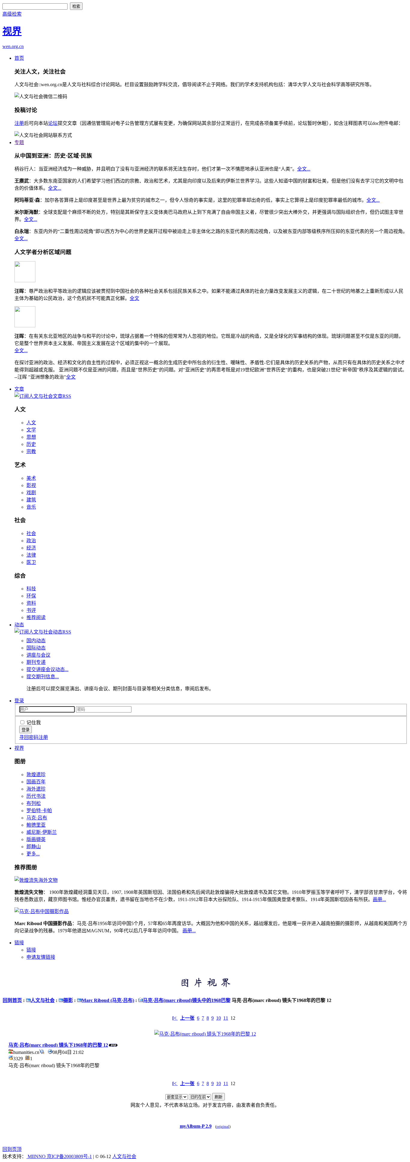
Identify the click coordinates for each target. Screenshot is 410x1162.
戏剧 (31, 492)
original (222, 1126)
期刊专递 (36, 662)
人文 (31, 422)
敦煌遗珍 (36, 774)
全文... (303, 168)
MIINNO (36, 1156)
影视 (31, 485)
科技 (31, 588)
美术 (31, 478)
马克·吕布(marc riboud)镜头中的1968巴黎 (187, 1000)
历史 (31, 444)
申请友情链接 (40, 957)
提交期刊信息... (42, 676)
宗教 (31, 451)
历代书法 (36, 796)
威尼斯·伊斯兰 (41, 832)
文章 (19, 389)
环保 (31, 595)
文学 (31, 429)
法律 (31, 555)
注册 (19, 123)
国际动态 (36, 647)
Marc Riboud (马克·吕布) (108, 1000)
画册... (379, 899)
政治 (31, 540)
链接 (19, 942)
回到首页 (12, 1000)
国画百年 (36, 781)
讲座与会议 (38, 655)
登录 (19, 700)
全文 (134, 298)
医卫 (31, 562)
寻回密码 (28, 737)
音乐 (31, 507)
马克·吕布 (36, 817)
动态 (19, 624)
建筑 (31, 499)
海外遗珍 (36, 788)
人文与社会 (43, 1000)
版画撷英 (36, 839)
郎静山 (33, 846)
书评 (31, 610)
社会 (31, 533)
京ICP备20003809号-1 (69, 1156)
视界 (19, 748)
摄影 (68, 1000)
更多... (33, 853)
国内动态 (36, 640)
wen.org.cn (13, 46)
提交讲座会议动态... (47, 669)
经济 (31, 547)
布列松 (33, 803)
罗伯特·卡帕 (39, 810)
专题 (19, 142)
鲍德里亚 (36, 825)
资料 (31, 603)
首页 (19, 58)
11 (225, 1018)
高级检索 (12, 14)
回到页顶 (12, 1149)
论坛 (53, 123)
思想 (31, 437)
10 (218, 1018)
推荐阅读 (36, 617)
